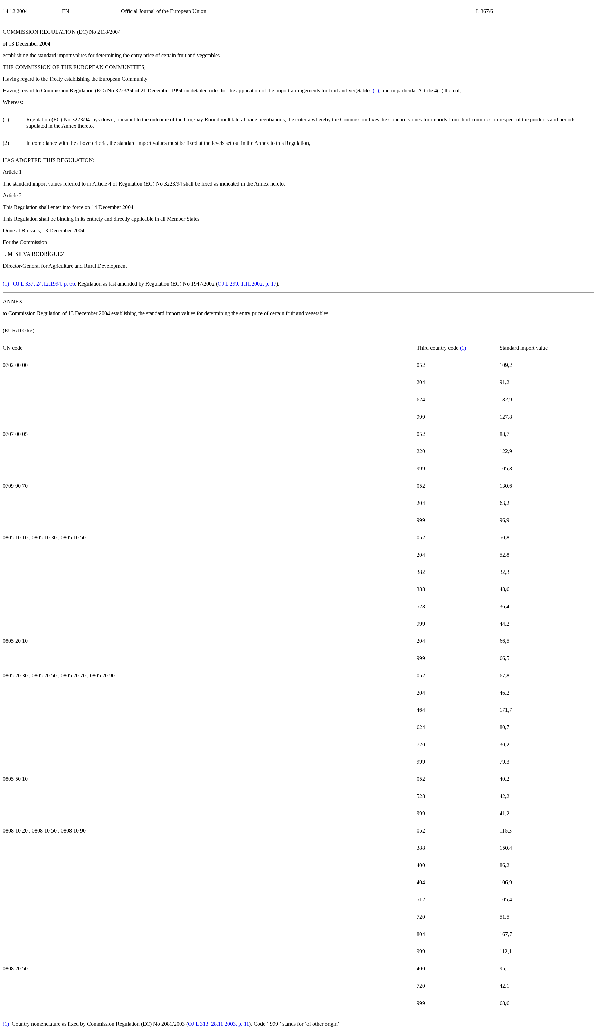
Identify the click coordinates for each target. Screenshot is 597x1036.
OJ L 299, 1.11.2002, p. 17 (247, 284)
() (376, 90)
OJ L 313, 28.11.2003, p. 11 (218, 1024)
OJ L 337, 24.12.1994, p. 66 (44, 284)
